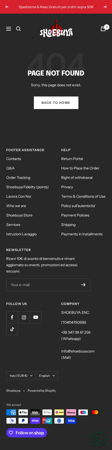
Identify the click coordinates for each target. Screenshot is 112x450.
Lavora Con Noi (18, 196)
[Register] (83, 285)
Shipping (68, 224)
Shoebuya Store (19, 215)
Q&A (10, 168)
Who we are (16, 205)
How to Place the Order (80, 168)
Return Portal (72, 158)
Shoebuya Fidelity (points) (27, 187)
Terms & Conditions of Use (83, 196)
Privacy (67, 187)
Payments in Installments (82, 234)
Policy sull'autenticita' (78, 205)
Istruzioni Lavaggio (21, 234)
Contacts (13, 158)
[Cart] (103, 28)
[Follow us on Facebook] (12, 317)
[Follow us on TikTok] (12, 329)
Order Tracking (18, 177)
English (44, 376)
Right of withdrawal (76, 177)
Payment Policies (75, 215)
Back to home (56, 103)
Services (13, 224)
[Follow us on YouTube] (35, 317)
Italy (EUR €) (19, 376)
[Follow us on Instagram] (24, 317)
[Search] (18, 28)
